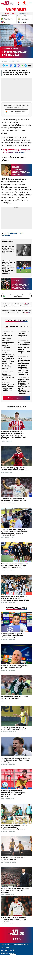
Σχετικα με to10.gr (7, 949)
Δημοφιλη (14, 326)
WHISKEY (13, 953)
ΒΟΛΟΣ (20, 233)
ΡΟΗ (7, 326)
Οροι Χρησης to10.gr (7, 950)
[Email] (29, 65)
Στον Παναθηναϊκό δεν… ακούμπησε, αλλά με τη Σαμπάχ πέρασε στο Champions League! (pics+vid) (8, 340)
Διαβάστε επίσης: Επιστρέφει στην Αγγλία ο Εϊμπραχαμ (17, 151)
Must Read (24, 326)
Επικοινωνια (5, 952)
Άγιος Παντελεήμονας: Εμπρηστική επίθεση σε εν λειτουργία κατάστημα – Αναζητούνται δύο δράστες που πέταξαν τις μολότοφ (24, 366)
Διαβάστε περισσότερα (16, 398)
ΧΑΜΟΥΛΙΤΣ (6, 235)
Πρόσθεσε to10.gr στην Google (17, 112)
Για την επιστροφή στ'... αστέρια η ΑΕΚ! (8, 376)
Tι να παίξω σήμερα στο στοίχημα (22, 335)
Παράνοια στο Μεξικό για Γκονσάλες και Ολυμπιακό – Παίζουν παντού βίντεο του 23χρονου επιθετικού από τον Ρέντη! (24, 387)
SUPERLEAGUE (12, 233)
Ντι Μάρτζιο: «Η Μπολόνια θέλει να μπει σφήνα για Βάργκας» (8, 387)
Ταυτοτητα (5, 947)
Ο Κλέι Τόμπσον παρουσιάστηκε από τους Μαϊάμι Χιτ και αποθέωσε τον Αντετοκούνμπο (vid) (24, 347)
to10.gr (4, 61)
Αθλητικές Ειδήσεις (24, 310)
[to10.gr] (7, 3)
